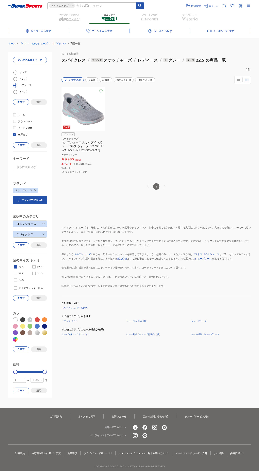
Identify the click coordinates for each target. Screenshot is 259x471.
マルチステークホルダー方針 (191, 453)
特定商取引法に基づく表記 (46, 453)
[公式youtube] (164, 427)
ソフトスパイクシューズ (206, 254)
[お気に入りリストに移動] (232, 5)
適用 (38, 101)
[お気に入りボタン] (101, 91)
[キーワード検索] (140, 5)
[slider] (15, 372)
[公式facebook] (144, 427)
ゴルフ (23, 43)
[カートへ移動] (240, 5)
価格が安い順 (123, 79)
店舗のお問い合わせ (154, 416)
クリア (21, 101)
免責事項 (72, 453)
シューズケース (203, 258)
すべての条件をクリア (30, 60)
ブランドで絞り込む (32, 199)
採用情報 (235, 453)
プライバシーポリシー (96, 453)
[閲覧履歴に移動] (224, 5)
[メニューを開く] (248, 5)
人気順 (91, 79)
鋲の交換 (122, 258)
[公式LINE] (144, 435)
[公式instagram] (154, 427)
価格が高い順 (145, 79)
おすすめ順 (75, 79)
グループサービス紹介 (197, 416)
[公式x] (135, 427)
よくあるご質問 (86, 416)
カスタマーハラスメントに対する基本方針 (142, 453)
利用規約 (20, 453)
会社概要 (219, 453)
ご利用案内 (56, 416)
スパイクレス (59, 43)
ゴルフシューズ (39, 43)
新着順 (105, 79)
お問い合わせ (119, 416)
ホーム (11, 43)
